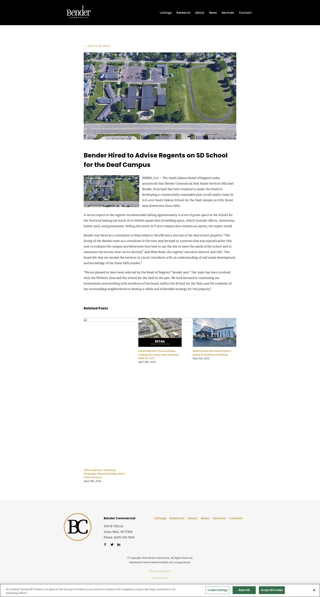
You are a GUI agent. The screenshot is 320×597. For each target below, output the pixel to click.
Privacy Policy (160, 577)
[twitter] (112, 544)
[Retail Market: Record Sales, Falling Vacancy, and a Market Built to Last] (160, 319)
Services (219, 518)
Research (177, 518)
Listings (160, 518)
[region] (160, 590)
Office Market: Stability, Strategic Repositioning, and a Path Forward (104, 473)
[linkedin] (118, 544)
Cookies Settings (217, 590)
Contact (236, 518)
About (193, 518)
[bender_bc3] (77, 514)
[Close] (314, 590)
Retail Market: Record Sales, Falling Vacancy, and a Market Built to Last (158, 354)
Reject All (244, 590)
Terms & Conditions (160, 571)
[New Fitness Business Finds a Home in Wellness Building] (214, 319)
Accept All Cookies (272, 590)
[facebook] (105, 544)
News (205, 518)
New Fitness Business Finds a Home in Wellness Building (212, 352)
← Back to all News (97, 46)
